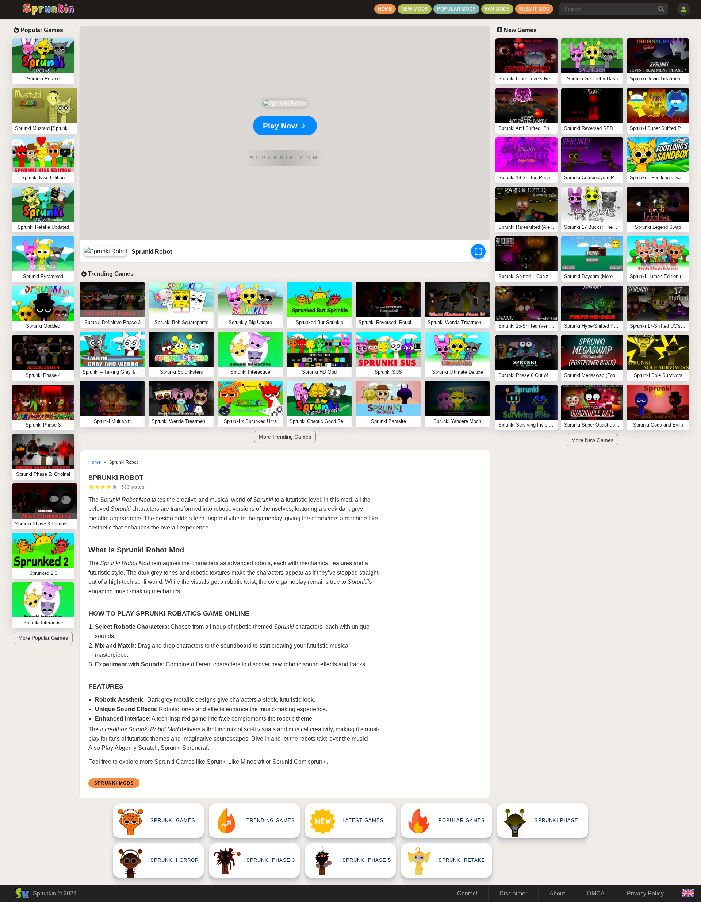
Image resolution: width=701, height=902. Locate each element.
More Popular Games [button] (43, 638)
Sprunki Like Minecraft (235, 762)
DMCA (596, 893)
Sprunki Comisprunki (299, 762)
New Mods (414, 9)
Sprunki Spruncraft (185, 748)
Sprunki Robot (118, 500)
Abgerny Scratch (136, 748)
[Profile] (683, 9)
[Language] (688, 893)
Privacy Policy (645, 893)
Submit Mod (534, 9)
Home (385, 9)
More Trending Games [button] (285, 437)
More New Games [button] (592, 440)
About (557, 893)
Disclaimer (513, 893)
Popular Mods (456, 9)
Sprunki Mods (114, 783)
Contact (467, 893)
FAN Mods (497, 9)
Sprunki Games (174, 762)
